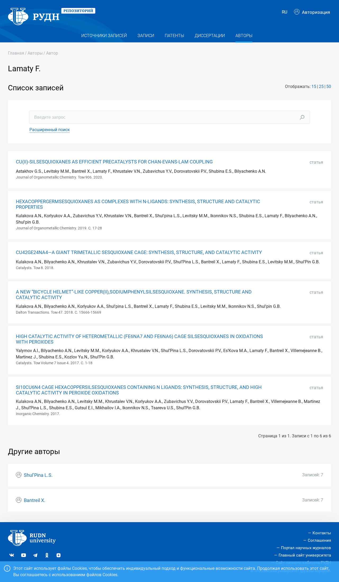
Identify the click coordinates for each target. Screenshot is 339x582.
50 (328, 86)
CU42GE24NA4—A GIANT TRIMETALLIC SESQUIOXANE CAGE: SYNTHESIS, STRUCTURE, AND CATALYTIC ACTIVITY (139, 252)
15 (313, 86)
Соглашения (319, 540)
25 (321, 86)
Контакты (322, 533)
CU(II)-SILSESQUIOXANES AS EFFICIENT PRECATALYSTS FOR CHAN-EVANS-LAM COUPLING (114, 162)
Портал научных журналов (306, 547)
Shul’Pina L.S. (38, 475)
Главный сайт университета (305, 555)
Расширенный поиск (49, 129)
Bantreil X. (34, 500)
